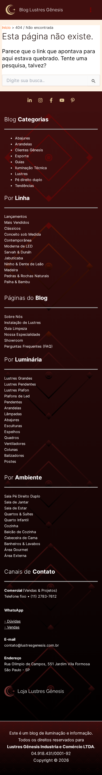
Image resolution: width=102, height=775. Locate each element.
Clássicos (12, 228)
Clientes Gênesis (29, 150)
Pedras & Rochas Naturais (26, 276)
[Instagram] (40, 100)
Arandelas (23, 144)
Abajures (22, 138)
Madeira (11, 270)
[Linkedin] (29, 100)
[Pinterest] (72, 100)
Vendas (13, 627)
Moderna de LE (17, 246)
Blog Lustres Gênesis (41, 9)
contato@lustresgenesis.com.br (31, 645)
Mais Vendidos (16, 222)
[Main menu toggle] (90, 9)
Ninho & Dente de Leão (24, 264)
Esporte (22, 156)
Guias (19, 162)
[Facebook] (51, 100)
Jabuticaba (13, 258)
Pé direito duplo (28, 180)
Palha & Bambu (17, 282)
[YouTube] (62, 100)
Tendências (24, 186)
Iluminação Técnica (31, 168)
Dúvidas (14, 621)
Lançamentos (15, 216)
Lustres (21, 174)
